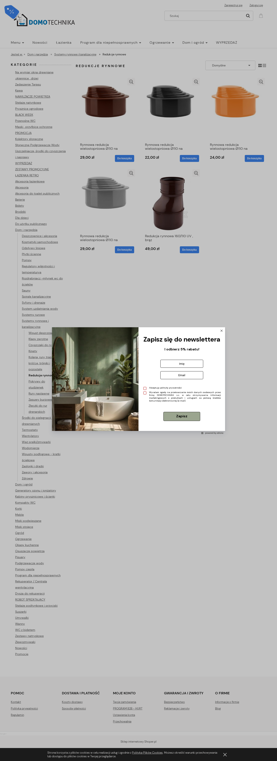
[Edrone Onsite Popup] (138, 380)
